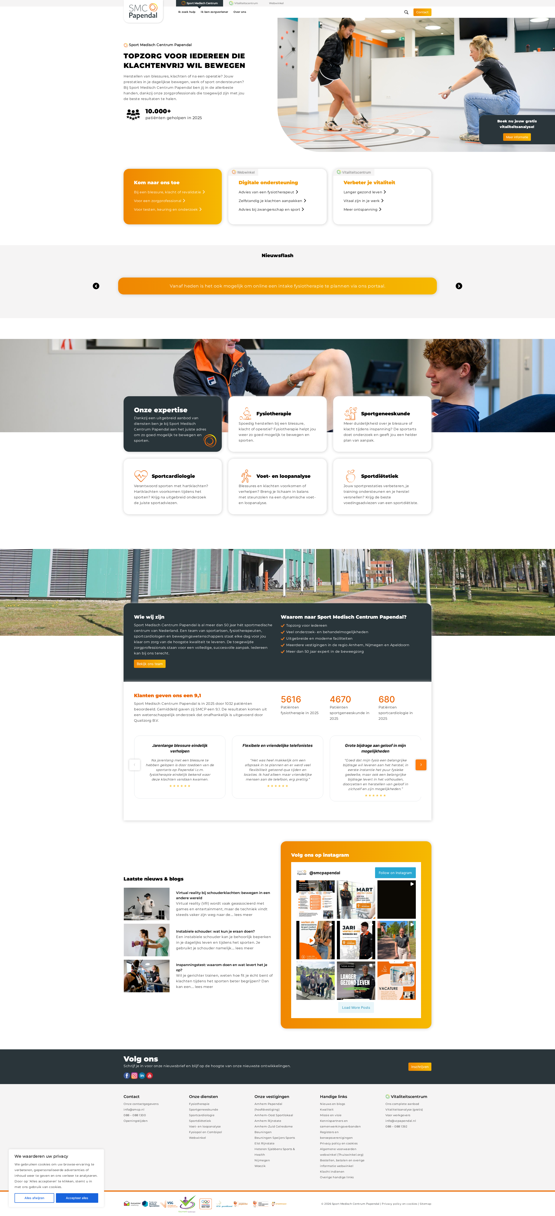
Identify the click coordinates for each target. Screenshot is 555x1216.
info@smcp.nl (134, 1109)
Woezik (260, 1166)
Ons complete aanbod (402, 1104)
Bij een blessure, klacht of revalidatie (167, 192)
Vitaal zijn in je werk (362, 201)
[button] (96, 286)
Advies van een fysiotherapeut (266, 192)
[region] (56, 1178)
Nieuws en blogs (332, 1104)
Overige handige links (337, 1177)
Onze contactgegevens (141, 1104)
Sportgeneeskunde (203, 1109)
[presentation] (134, 764)
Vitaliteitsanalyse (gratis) (404, 1109)
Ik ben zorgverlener (214, 11)
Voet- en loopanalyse (205, 1126)
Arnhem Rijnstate (268, 1120)
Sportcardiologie (201, 1115)
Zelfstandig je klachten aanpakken (270, 201)
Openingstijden (136, 1120)
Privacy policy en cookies (339, 1143)
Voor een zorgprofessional (157, 201)
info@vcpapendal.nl (400, 1120)
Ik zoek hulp (187, 11)
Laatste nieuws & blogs (153, 879)
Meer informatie (517, 137)
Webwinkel (276, 3)
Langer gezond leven (363, 192)
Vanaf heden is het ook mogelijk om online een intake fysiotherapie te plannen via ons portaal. (277, 286)
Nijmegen (262, 1160)
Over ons (239, 11)
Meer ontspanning (361, 209)
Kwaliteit (327, 1109)
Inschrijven (420, 1067)
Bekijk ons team (150, 664)
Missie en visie (331, 1115)
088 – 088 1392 (396, 1126)
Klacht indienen (332, 1171)
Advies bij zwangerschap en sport (269, 209)
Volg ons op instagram (320, 855)
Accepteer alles (77, 1198)
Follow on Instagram (395, 873)
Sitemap (425, 1203)
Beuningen (263, 1132)
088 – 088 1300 (135, 1115)
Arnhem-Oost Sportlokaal (274, 1115)
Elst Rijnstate (264, 1143)
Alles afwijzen (34, 1198)
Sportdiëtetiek (200, 1120)
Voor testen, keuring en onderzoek (166, 209)
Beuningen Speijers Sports (275, 1137)
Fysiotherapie (199, 1104)
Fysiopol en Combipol (205, 1132)
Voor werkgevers (397, 1115)
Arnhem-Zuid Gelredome (274, 1126)
